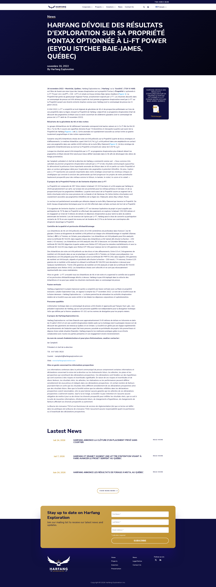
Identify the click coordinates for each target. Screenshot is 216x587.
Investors (114, 565)
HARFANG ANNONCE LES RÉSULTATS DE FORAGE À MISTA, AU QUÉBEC (108, 472)
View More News (107, 491)
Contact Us (129, 7)
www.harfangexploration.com (63, 360)
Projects (114, 561)
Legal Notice (137, 561)
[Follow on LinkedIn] (148, 7)
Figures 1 (69, 131)
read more (158, 440)
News (120, 7)
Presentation (116, 569)
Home (113, 557)
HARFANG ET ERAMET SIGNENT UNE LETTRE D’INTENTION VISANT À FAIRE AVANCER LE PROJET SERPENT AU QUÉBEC (107, 457)
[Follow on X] (144, 7)
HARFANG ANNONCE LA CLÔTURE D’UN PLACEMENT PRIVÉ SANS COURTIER (105, 441)
